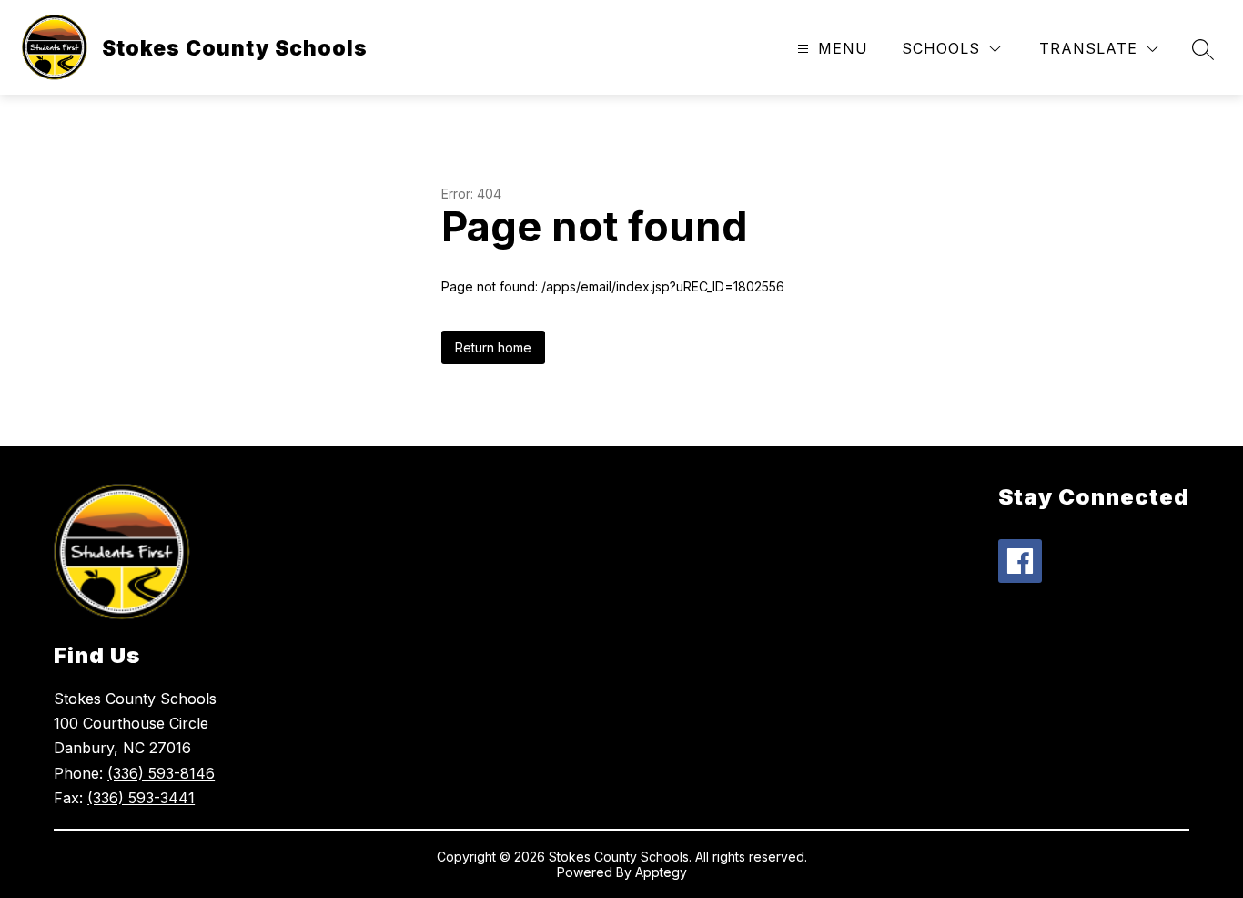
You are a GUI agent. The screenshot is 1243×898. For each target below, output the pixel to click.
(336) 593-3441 (141, 798)
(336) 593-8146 (161, 773)
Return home (493, 347)
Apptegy (661, 872)
